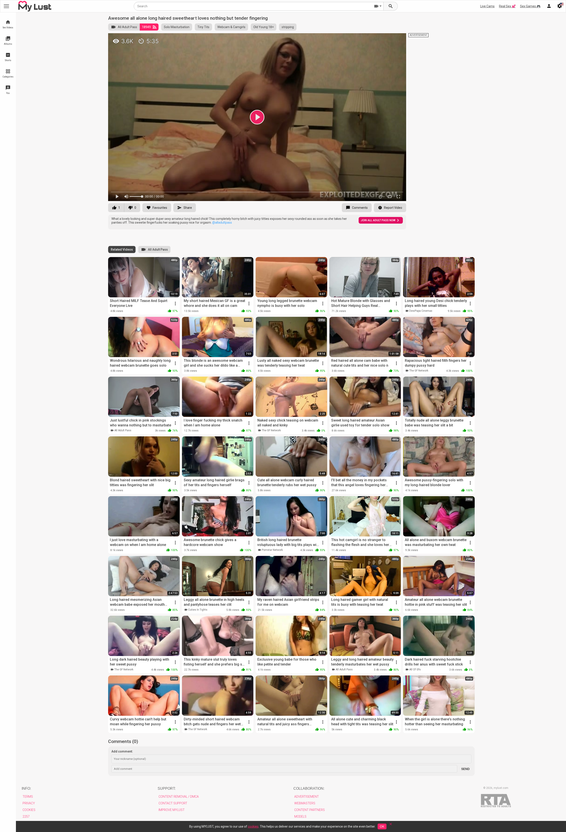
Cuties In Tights (197, 609)
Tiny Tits (203, 27)
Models (300, 816)
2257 (26, 816)
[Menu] (549, 6)
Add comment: (122, 751)
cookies (253, 826)
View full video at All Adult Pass (354, 38)
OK (382, 826)
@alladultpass (222, 222)
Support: (167, 788)
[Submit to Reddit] (388, 38)
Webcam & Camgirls (231, 27)
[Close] (391, 825)
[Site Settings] (559, 6)
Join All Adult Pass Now (378, 220)
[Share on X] (398, 38)
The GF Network (418, 370)
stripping (288, 27)
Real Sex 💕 (507, 6)
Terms (28, 796)
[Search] (391, 6)
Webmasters (304, 803)
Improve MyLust (172, 810)
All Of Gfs (415, 669)
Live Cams (487, 6)
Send (465, 769)
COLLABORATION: (308, 788)
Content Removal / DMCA (179, 796)
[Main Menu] (6, 6)
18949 (146, 27)
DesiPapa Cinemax (420, 310)
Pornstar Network (272, 549)
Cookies (29, 810)
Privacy (29, 803)
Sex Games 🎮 (530, 6)
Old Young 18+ (263, 27)
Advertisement (306, 796)
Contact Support (173, 803)
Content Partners (309, 810)
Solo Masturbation (176, 27)
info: (26, 788)
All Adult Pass (127, 27)
